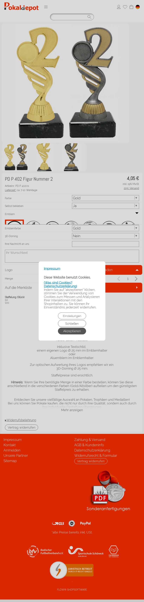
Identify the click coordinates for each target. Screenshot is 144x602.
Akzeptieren (72, 331)
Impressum (52, 268)
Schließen (72, 323)
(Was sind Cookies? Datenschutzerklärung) (60, 284)
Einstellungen (72, 316)
